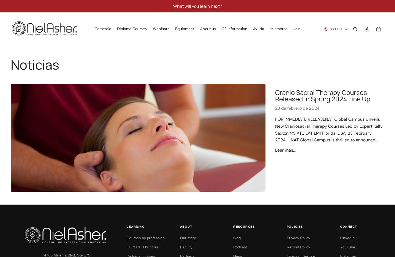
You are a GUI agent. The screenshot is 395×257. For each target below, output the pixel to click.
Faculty (186, 247)
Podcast (240, 247)
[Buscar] (355, 29)
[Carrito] (378, 29)
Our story (188, 238)
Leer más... (285, 150)
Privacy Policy (298, 238)
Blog (237, 238)
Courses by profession (146, 238)
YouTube (347, 247)
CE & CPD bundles (143, 247)
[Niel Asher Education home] (70, 235)
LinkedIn (347, 238)
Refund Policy (298, 247)
